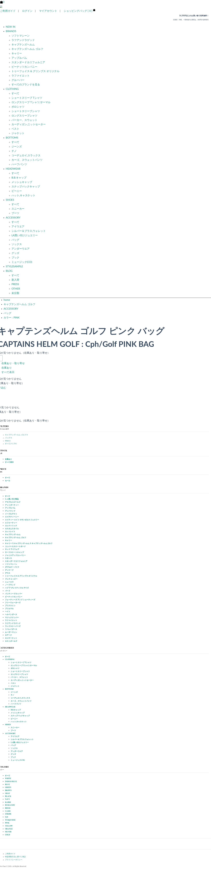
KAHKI (8, 802)
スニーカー (17, 209)
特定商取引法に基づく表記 (15, 857)
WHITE (8, 778)
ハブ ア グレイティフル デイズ (17, 587)
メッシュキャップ (21, 182)
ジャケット (17, 133)
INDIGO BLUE (11, 781)
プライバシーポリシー (13, 860)
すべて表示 (7, 372)
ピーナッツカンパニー (24, 67)
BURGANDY (10, 805)
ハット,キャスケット (23, 195)
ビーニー (16, 191)
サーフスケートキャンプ (14, 552)
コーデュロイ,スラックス (25, 155)
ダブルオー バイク (12, 567)
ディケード (9, 570)
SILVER (8, 831)
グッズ (15, 253)
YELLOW (9, 826)
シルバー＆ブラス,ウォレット (28, 231)
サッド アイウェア (12, 549)
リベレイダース (11, 629)
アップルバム (19, 58)
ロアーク (8, 635)
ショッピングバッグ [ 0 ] (78, 11)
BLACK (8, 796)
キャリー (16, 53)
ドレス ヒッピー (11, 579)
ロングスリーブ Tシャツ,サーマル (31, 102)
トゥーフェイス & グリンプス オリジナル (35, 71)
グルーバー (17, 80)
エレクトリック (11, 525)
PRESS (15, 284)
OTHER (15, 289)
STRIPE (8, 814)
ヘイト (7, 611)
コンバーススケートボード (15, 546)
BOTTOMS (9, 689)
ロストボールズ (11, 641)
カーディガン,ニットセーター (28, 124)
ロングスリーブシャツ (24, 115)
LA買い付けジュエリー (24, 235)
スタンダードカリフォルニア (28, 62)
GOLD (7, 834)
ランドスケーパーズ (13, 626)
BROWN (8, 790)
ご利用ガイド (8, 11)
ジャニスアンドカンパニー (15, 555)
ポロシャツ (17, 107)
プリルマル (9, 608)
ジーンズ (16, 146)
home (7, 300)
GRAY (7, 793)
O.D (6, 817)
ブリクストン (10, 605)
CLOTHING (9, 659)
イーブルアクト (11, 514)
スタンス (8, 558)
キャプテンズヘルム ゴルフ (27, 49)
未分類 (15, 293)
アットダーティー (12, 505)
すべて (15, 93)
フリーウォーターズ (13, 602)
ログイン (27, 11)
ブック (15, 257)
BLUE (7, 784)
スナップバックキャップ (25, 186)
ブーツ (15, 213)
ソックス (16, 244)
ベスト (15, 129)
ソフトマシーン (20, 36)
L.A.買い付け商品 (12, 499)
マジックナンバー (12, 617)
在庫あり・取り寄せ (13, 363)
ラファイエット (20, 75)
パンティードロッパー (13, 593)
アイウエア (17, 226)
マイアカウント (48, 11)
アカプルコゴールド (13, 502)
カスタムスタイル (12, 528)
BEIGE (7, 808)
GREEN (8, 787)
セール (7, 480)
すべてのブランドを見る (25, 84)
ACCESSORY (11, 309)
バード (7, 590)
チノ (14, 151)
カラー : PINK (12, 317)
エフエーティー (11, 522)
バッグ (15, 240)
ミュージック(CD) (21, 262)
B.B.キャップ (18, 177)
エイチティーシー (12, 516)
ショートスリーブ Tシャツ (26, 98)
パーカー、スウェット (24, 120)
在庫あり (6, 368)
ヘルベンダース (11, 614)
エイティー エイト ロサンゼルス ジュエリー (22, 519)
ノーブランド (10, 584)
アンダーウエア (20, 249)
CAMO (7, 811)
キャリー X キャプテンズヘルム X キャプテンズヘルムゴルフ (28, 543)
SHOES (8, 724)
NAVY (7, 799)
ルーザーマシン (11, 632)
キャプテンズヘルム (23, 44)
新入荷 (15, 280)
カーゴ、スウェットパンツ (26, 160)
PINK (7, 823)
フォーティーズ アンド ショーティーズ (20, 599)
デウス (7, 573)
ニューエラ (9, 582)
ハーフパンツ (19, 164)
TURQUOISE (10, 820)
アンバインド (10, 511)
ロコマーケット (11, 638)
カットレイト (10, 531)
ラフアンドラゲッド (23, 40)
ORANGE (9, 829)
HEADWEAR (10, 707)
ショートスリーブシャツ (25, 111)
